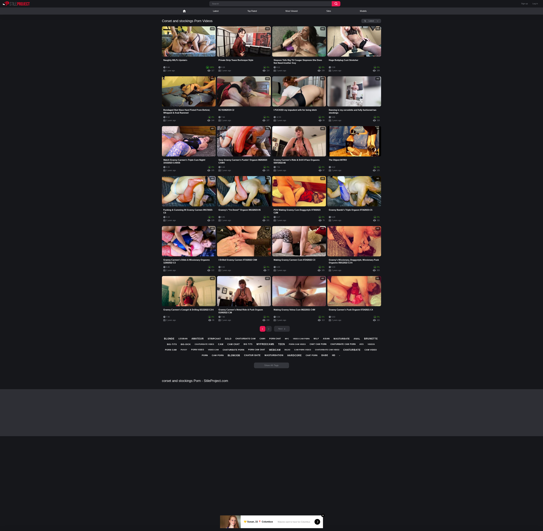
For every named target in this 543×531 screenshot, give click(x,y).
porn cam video (297, 344)
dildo (287, 350)
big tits (248, 344)
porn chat (275, 339)
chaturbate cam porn (342, 344)
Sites (328, 11)
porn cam (171, 350)
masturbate (342, 338)
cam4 (262, 339)
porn (205, 355)
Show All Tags (271, 365)
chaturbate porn (233, 350)
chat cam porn (318, 344)
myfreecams (265, 344)
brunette (371, 338)
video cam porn (301, 339)
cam (220, 344)
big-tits (172, 344)
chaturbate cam (245, 338)
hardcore (294, 355)
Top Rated (252, 11)
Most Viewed (291, 11)
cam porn (218, 355)
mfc (287, 339)
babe (324, 355)
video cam (213, 350)
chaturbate (352, 350)
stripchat (214, 338)
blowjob (234, 355)
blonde (169, 338)
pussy (184, 350)
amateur (197, 338)
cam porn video (302, 350)
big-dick (186, 344)
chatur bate (252, 355)
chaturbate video (204, 344)
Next (280, 329)
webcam (274, 350)
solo (228, 338)
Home (184, 11)
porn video (197, 350)
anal (357, 338)
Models (363, 11)
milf (316, 338)
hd (333, 355)
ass (361, 344)
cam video (371, 350)
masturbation (274, 355)
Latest (216, 11)
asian (326, 338)
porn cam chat (256, 350)
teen (281, 344)
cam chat (233, 344)
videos (371, 344)
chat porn (311, 355)
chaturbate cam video (327, 350)
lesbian (182, 339)
